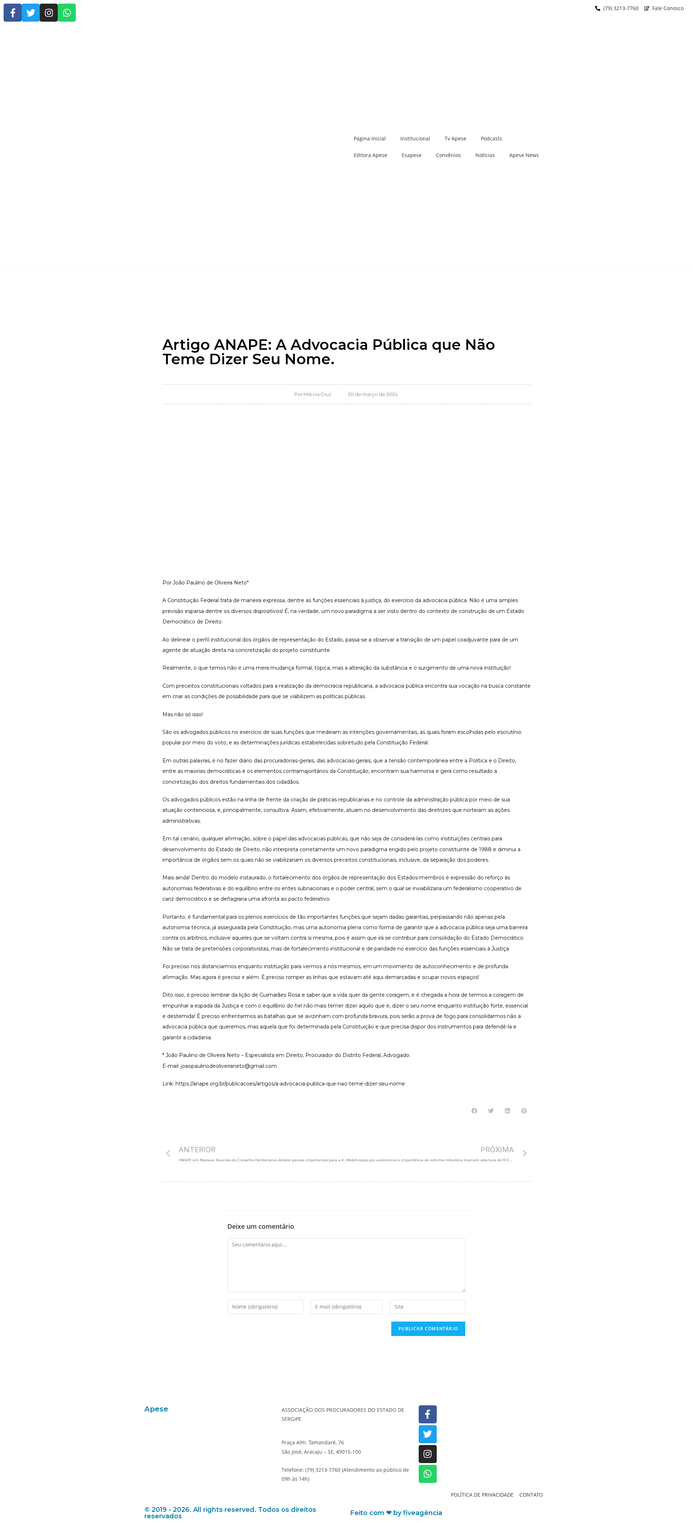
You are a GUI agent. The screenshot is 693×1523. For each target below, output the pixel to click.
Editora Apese (370, 155)
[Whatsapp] (67, 13)
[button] (474, 1111)
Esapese (412, 155)
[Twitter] (31, 13)
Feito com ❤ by (396, 1513)
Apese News (524, 155)
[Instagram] (49, 13)
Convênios (448, 155)
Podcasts (491, 138)
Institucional (415, 138)
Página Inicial (370, 138)
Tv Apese (455, 138)
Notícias (485, 155)
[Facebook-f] (13, 13)
